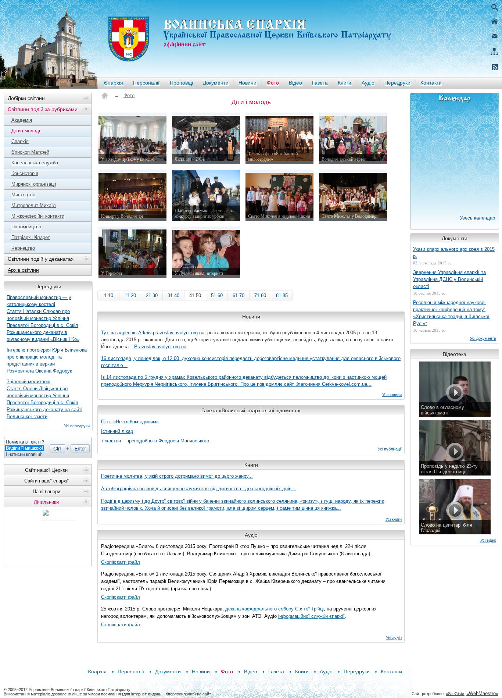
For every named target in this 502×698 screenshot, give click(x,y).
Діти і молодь (26, 130)
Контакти (431, 83)
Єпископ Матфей (30, 152)
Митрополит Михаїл (33, 205)
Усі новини (392, 394)
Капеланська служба (34, 162)
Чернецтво (23, 248)
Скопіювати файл (120, 562)
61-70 (238, 295)
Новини (248, 83)
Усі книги (394, 519)
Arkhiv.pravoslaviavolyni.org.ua (171, 332)
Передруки (397, 83)
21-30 (152, 295)
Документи (216, 83)
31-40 (173, 295)
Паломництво (26, 226)
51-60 (217, 295)
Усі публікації (390, 449)
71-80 (260, 295)
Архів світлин (23, 270)
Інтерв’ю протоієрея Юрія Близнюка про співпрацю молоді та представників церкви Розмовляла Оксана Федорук (47, 360)
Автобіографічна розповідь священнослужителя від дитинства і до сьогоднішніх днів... (198, 488)
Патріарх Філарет (30, 237)
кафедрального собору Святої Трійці (283, 609)
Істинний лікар (117, 431)
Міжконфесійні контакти (37, 216)
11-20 (130, 295)
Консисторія (24, 173)
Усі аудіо (394, 637)
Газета (320, 83)
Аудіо (368, 83)
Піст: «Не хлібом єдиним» (130, 421)
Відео (295, 83)
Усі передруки (77, 426)
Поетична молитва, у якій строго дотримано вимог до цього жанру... (177, 476)
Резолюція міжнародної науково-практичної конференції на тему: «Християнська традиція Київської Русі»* (451, 313)
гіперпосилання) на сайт (188, 694)
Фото (273, 83)
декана (233, 609)
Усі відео (488, 540)
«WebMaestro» (482, 693)
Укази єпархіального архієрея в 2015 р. (454, 252)
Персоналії (146, 83)
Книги (344, 83)
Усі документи (483, 338)
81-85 (282, 295)
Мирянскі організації (33, 184)
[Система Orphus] (48, 448)
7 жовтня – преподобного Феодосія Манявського (155, 441)
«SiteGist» (455, 693)
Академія (21, 120)
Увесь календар (477, 218)
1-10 (108, 295)
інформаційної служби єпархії (311, 616)
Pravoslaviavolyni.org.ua (160, 346)
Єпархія (113, 83)
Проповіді (181, 83)
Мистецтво (23, 194)
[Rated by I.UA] (58, 518)
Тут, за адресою (119, 332)
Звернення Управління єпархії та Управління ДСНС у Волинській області (449, 279)
